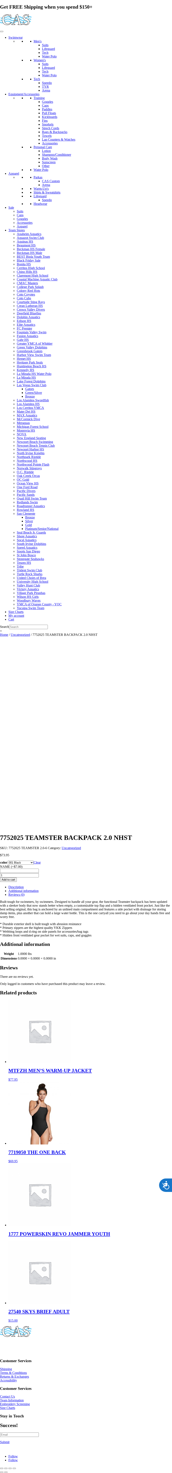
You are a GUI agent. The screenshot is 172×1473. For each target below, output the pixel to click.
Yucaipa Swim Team (30, 608)
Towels (47, 135)
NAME (11, 866)
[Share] (10, 1468)
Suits (45, 45)
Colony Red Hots (28, 290)
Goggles (47, 101)
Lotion (46, 151)
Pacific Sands (26, 494)
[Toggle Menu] (1, 31)
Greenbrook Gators (29, 351)
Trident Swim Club (29, 570)
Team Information (12, 1400)
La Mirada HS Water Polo (34, 374)
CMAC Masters (27, 283)
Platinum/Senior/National (42, 528)
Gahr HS (23, 340)
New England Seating (31, 438)
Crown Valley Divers (31, 309)
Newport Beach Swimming (35, 442)
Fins (45, 120)
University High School (32, 581)
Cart (11, 619)
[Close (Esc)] (14, 1468)
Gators (29, 389)
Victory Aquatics (28, 589)
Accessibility (8, 1380)
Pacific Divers (26, 491)
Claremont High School (32, 275)
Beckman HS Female (31, 249)
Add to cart (8, 879)
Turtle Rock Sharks (29, 574)
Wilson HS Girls (28, 596)
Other (46, 166)
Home (4, 634)
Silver (29, 521)
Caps (45, 105)
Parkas (38, 177)
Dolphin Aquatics (28, 317)
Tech (45, 52)
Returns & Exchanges (14, 1376)
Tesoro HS (24, 562)
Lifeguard (48, 49)
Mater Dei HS (26, 411)
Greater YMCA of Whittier (34, 343)
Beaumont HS (26, 245)
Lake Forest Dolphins (31, 381)
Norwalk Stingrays (29, 468)
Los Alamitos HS (28, 404)
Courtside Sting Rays (31, 302)
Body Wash (49, 158)
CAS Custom (51, 181)
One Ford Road (27, 487)
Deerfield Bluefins (29, 313)
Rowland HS (25, 510)
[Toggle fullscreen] (6, 1468)
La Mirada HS (26, 377)
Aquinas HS (25, 241)
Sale (11, 207)
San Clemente (26, 513)
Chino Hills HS (27, 272)
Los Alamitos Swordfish (33, 400)
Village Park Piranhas (31, 593)
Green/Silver (33, 392)
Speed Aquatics (27, 547)
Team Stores (16, 230)
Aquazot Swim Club (30, 238)
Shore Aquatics (27, 536)
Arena (46, 90)
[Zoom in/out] (1, 1468)
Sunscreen (49, 162)
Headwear (40, 204)
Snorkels (47, 124)
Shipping (6, 1369)
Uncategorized (20, 634)
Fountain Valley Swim (31, 332)
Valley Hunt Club (28, 585)
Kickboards (49, 117)
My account (16, 615)
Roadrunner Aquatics (31, 506)
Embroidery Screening (15, 1404)
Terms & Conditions (13, 1373)
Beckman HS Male (29, 253)
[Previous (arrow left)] (1, 1472)
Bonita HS (24, 264)
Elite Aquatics (26, 324)
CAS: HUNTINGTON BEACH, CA (25, 1345)
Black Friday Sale (28, 260)
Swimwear (15, 37)
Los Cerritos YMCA (30, 408)
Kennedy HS (25, 370)
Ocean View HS (28, 483)
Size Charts (15, 612)
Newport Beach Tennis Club (36, 445)
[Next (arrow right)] (6, 1472)
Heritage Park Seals (30, 362)
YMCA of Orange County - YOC (39, 604)
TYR (45, 86)
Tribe (20, 566)
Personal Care (43, 147)
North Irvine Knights (30, 453)
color (3, 862)
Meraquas (23, 423)
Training (39, 98)
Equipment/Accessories (23, 94)
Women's (40, 60)
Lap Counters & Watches (58, 139)
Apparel (13, 173)
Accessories (50, 143)
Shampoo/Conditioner (56, 154)
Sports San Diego (28, 551)
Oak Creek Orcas (28, 476)
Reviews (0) (16, 894)
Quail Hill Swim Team (32, 498)
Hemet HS (24, 358)
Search (4, 626)
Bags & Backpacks (54, 132)
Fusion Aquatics (27, 336)
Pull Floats (49, 113)
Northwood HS (27, 460)
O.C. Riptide (25, 472)
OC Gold (23, 479)
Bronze (30, 396)
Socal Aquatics (26, 540)
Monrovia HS (26, 430)
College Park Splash (30, 287)
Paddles (47, 109)
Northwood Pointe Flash (33, 464)
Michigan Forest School (32, 426)
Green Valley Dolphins (32, 347)
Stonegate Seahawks (30, 559)
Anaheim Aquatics (29, 234)
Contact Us (7, 1396)
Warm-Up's (41, 188)
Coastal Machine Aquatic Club (37, 279)
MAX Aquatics (27, 415)
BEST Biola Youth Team (33, 256)
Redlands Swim (27, 502)
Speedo (47, 83)
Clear (37, 862)
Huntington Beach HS (31, 366)
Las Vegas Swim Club (31, 385)
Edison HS (24, 321)
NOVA (21, 434)
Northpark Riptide (29, 457)
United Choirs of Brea (31, 578)
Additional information (23, 891)
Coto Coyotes (26, 294)
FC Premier (24, 328)
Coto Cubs (24, 298)
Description (16, 887)
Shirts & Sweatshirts (47, 192)
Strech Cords (50, 128)
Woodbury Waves (28, 600)
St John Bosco (26, 555)
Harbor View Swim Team (34, 355)
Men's (38, 41)
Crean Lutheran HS (30, 306)
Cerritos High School (31, 268)
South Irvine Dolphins (31, 544)
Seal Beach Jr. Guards (31, 532)
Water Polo (49, 56)
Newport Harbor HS (30, 449)
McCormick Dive (28, 419)
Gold (28, 525)
